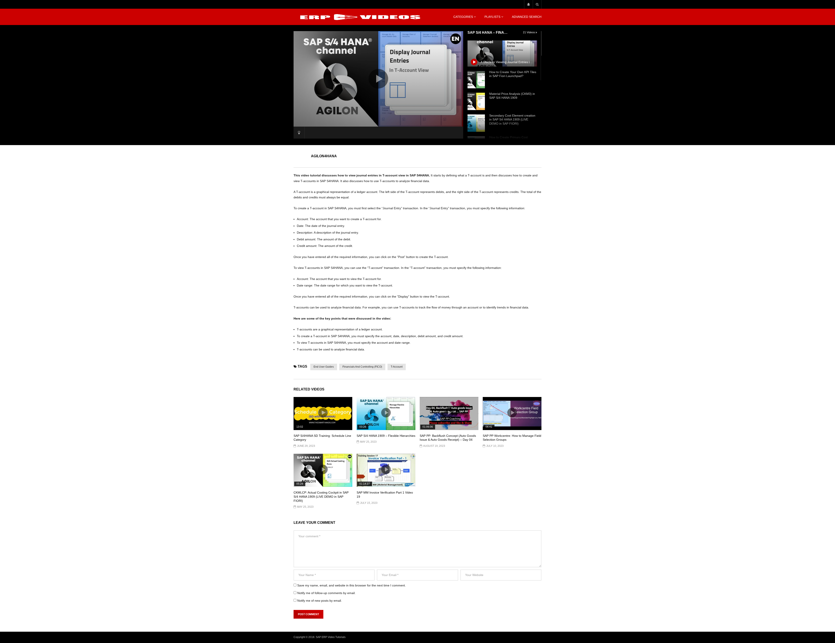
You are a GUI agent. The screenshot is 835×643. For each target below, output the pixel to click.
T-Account (396, 366)
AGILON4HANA (324, 156)
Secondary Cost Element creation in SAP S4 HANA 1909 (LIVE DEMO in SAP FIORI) (512, 120)
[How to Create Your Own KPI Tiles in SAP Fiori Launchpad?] (476, 79)
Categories (463, 16)
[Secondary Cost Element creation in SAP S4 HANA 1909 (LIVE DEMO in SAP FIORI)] (476, 123)
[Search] (537, 4)
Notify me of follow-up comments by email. (326, 593)
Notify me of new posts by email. (319, 600)
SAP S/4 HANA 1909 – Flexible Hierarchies (386, 435)
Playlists (492, 16)
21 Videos (529, 32)
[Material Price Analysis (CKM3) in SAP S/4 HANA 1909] (476, 101)
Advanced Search (526, 16)
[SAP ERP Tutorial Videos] (359, 17)
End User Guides (324, 366)
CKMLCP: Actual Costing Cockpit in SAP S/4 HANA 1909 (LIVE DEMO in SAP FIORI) (321, 496)
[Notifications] (528, 4)
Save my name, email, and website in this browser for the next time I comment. (351, 585)
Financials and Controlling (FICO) (362, 366)
